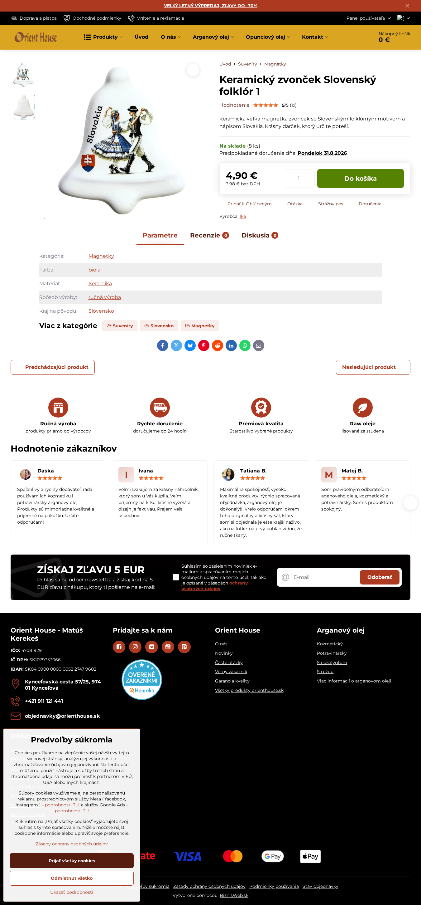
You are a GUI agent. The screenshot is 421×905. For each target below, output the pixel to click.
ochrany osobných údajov (214, 585)
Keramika (100, 283)
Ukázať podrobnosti (71, 892)
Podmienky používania (274, 886)
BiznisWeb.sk (234, 895)
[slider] (265, 105)
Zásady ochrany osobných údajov (209, 886)
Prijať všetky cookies (72, 860)
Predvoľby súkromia (147, 886)
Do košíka (360, 178)
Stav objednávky (320, 886)
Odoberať (379, 577)
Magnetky (101, 256)
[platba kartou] (211, 856)
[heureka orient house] (142, 698)
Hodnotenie (234, 105)
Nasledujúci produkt (369, 367)
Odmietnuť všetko (72, 878)
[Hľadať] (351, 37)
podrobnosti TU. (62, 805)
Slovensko (101, 311)
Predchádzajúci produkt (57, 367)
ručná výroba (105, 297)
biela (94, 270)
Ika (243, 216)
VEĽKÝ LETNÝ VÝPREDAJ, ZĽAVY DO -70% (210, 5)
